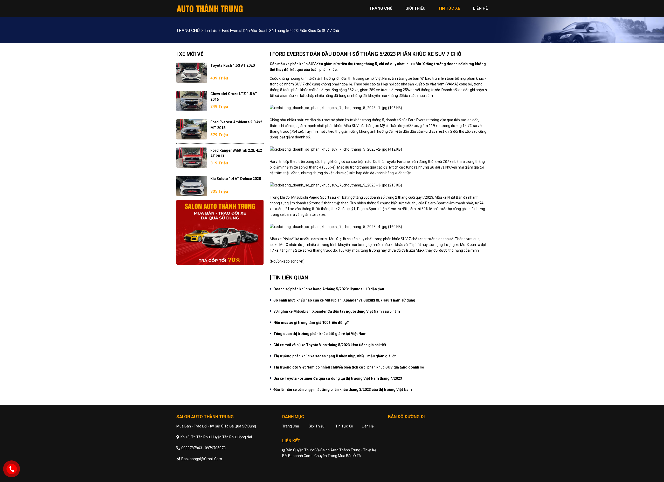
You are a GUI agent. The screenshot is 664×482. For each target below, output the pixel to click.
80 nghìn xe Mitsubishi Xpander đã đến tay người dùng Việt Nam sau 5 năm (336, 311)
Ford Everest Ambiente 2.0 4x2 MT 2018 (236, 125)
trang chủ (380, 8)
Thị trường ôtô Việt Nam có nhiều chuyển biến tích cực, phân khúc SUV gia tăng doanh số (348, 367)
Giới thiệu (316, 426)
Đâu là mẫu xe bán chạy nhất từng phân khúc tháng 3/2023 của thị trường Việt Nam (342, 389)
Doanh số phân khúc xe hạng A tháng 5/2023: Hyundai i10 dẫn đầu (328, 289)
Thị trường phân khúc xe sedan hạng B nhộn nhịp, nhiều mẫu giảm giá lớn (335, 356)
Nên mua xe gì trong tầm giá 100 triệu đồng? (311, 322)
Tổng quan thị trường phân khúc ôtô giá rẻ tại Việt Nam (319, 334)
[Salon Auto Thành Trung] (210, 8)
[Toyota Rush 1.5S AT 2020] (191, 73)
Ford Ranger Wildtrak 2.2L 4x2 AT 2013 (236, 153)
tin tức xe (449, 8)
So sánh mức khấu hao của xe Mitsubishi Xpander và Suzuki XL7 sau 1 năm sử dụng (344, 300)
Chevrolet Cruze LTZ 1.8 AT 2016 (233, 97)
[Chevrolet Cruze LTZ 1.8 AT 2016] (191, 101)
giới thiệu (415, 8)
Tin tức (211, 31)
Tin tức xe (344, 426)
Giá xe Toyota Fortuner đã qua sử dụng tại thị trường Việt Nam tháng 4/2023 (337, 378)
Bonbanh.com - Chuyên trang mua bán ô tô (324, 456)
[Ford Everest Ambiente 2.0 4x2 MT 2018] (191, 129)
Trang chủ (290, 426)
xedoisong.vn (292, 261)
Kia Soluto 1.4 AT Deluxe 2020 (235, 179)
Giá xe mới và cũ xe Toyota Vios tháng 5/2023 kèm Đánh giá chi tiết (329, 345)
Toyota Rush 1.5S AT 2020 (232, 65)
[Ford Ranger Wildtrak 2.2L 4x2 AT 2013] (191, 158)
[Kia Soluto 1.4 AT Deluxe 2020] (191, 186)
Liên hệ (368, 426)
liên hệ (480, 8)
